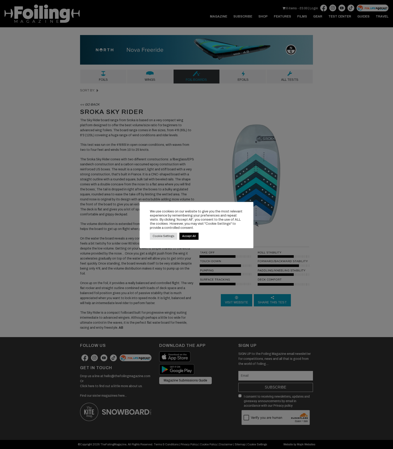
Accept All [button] (189, 236)
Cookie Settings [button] (163, 236)
